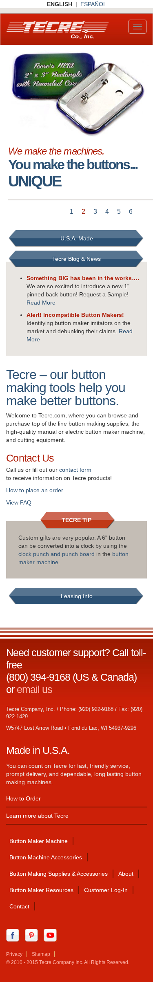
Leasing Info (77, 596)
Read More (41, 302)
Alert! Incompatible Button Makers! (75, 315)
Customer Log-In (106, 890)
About (125, 873)
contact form (75, 469)
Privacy (14, 954)
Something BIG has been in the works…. (83, 278)
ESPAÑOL (93, 4)
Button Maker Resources (41, 890)
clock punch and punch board (56, 554)
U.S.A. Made (76, 238)
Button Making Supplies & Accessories (58, 873)
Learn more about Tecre (37, 815)
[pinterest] (33, 935)
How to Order (23, 798)
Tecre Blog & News (76, 259)
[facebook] (14, 935)
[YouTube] (52, 935)
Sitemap (41, 954)
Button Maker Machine (38, 841)
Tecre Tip (76, 520)
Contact (19, 906)
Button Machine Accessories (45, 857)
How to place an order (34, 490)
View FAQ (18, 502)
